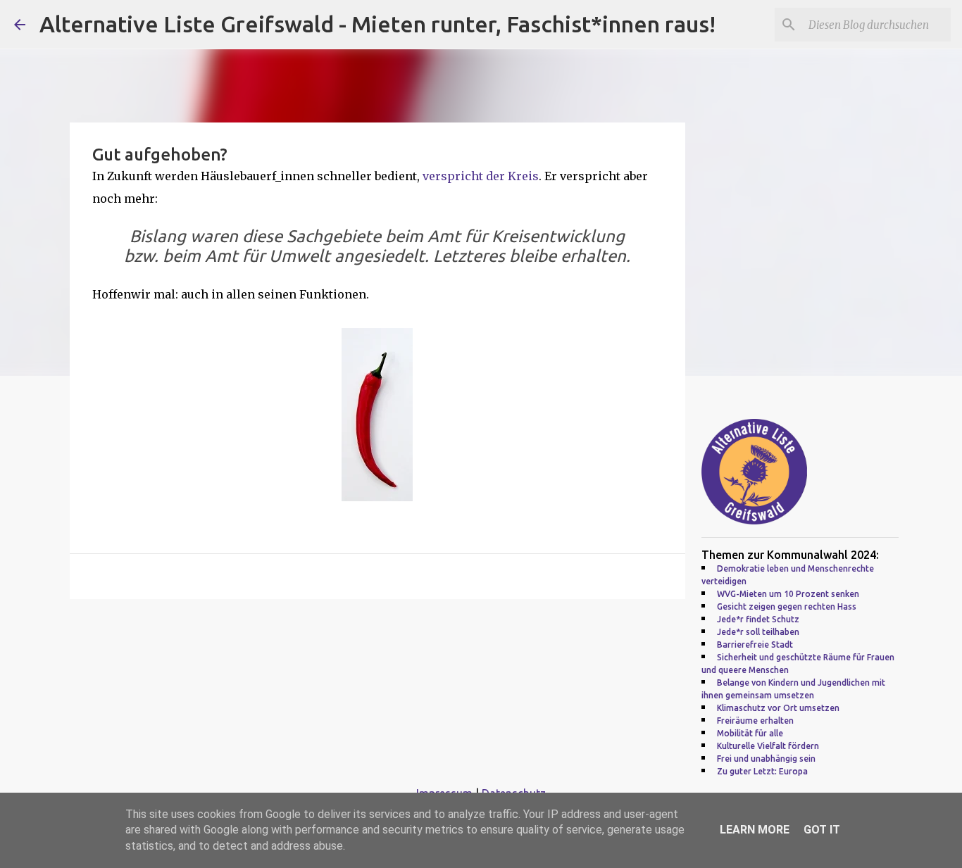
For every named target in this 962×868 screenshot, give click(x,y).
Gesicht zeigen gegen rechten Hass (786, 606)
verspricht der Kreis (481, 176)
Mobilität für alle (750, 733)
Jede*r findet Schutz (758, 619)
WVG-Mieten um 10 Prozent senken (788, 593)
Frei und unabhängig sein (766, 758)
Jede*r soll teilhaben (758, 631)
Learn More (754, 829)
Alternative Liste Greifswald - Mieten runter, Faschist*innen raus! (377, 24)
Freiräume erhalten (755, 720)
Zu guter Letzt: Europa (762, 771)
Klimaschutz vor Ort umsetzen (778, 707)
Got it (822, 829)
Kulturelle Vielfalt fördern (768, 745)
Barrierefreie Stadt (755, 644)
